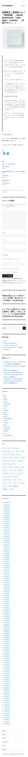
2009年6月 (7, 620)
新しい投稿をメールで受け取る (11, 272)
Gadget (22, 457)
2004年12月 (7, 707)
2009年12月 (7, 610)
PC (16, 473)
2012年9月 (7, 565)
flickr (5, 412)
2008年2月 (7, 648)
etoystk (6, 190)
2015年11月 (7, 538)
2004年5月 (7, 721)
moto (22, 467)
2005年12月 (7, 681)
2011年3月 (6, 601)
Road (4, 476)
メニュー (23, 5)
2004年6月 (7, 719)
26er (4, 448)
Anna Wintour (7, 451)
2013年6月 (7, 551)
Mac (4, 464)
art (14, 451)
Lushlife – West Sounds (11, 345)
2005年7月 (7, 692)
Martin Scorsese (7, 467)
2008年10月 (7, 631)
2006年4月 (7, 673)
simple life (7, 429)
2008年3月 (7, 646)
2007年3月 (7, 656)
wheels (5, 486)
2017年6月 (7, 523)
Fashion (6, 410)
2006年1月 (7, 679)
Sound (18, 190)
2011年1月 (6, 605)
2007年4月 (7, 654)
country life (7, 404)
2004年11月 (7, 709)
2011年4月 (6, 599)
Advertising (14, 448)
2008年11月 (7, 629)
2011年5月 (6, 597)
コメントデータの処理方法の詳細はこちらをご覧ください (13, 283)
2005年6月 (7, 694)
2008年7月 (7, 637)
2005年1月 (7, 705)
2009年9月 (7, 616)
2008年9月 (7, 633)
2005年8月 (7, 690)
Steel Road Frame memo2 (11, 366)
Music (23, 190)
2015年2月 (7, 544)
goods (5, 416)
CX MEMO (7, 370)
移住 (11, 489)
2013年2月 (6, 557)
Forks (10, 457)
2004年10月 (7, 711)
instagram (20, 461)
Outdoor (6, 423)
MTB (10, 470)
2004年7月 (7, 717)
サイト (3, 247)
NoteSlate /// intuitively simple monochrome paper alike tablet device (13, 374)
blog (5, 397)
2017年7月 (6, 521)
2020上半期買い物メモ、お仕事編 (13, 347)
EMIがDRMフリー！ (6, 180)
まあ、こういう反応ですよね (8, 164)
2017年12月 (7, 515)
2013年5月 (6, 553)
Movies (5, 470)
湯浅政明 (15, 486)
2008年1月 (7, 650)
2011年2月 (6, 603)
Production (7, 427)
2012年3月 (6, 576)
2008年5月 (7, 641)
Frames (16, 457)
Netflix (20, 470)
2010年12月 (7, 608)
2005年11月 (7, 683)
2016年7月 (7, 528)
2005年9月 (7, 688)
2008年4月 (7, 643)
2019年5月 (7, 511)
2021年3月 (6, 504)
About (4, 731)
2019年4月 (7, 513)
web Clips (4, 192)
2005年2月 (7, 702)
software (15, 476)
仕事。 (5, 341)
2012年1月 (6, 580)
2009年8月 (7, 618)
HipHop (13, 461)
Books (5, 399)
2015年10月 (7, 540)
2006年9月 (7, 667)
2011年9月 (6, 589)
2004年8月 (7, 715)
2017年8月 (6, 519)
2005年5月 (7, 696)
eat (5, 408)
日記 (10, 486)
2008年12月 (7, 627)
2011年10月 (7, 587)
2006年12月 (7, 660)
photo (5, 425)
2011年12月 (7, 582)
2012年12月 (7, 561)
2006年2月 (7, 677)
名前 (3, 232)
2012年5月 (7, 574)
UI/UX (10, 483)
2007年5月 (7, 652)
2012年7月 (6, 570)
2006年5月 (7, 671)
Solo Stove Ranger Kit (10, 343)
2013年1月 (6, 559)
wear (15, 483)
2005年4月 (7, 698)
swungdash (7, 6)
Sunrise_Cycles (7, 479)
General (6, 414)
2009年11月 (7, 612)
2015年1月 (6, 546)
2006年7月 (7, 669)
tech (5, 433)
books (4, 454)
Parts (12, 473)
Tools (19, 479)
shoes (9, 476)
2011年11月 (7, 584)
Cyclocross (11, 454)
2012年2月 (7, 578)
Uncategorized (8, 435)
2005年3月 (7, 700)
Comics (6, 402)
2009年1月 (7, 624)
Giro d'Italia (6, 461)
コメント (4, 210)
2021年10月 (7, 502)
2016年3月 (7, 530)
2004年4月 (7, 723)
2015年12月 (7, 536)
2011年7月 (6, 593)
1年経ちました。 (8, 349)
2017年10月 (7, 517)
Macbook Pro (11, 464)
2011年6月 (6, 595)
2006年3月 (7, 675)
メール (4, 240)
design (6, 406)
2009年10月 (7, 614)
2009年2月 (7, 622)
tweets (5, 483)
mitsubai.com (8, 134)
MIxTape (16, 467)
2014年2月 (7, 549)
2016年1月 (6, 534)
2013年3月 (6, 555)
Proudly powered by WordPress (16, 754)
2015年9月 (7, 542)
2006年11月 (7, 662)
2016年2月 (7, 532)
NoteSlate (6, 473)
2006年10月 (7, 664)
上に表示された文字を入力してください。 (12, 259)
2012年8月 (7, 568)
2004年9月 (7, 713)
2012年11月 (7, 563)
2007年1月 (6, 658)
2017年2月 (6, 525)
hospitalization (8, 418)
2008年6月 (7, 639)
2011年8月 (6, 591)
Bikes (18, 451)
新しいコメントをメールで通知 (11, 268)
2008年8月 (7, 635)
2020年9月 (7, 506)
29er (8, 448)
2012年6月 (7, 572)
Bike (5, 395)
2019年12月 (7, 509)
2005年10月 (7, 686)
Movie (5, 420)
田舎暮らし (6, 489)
